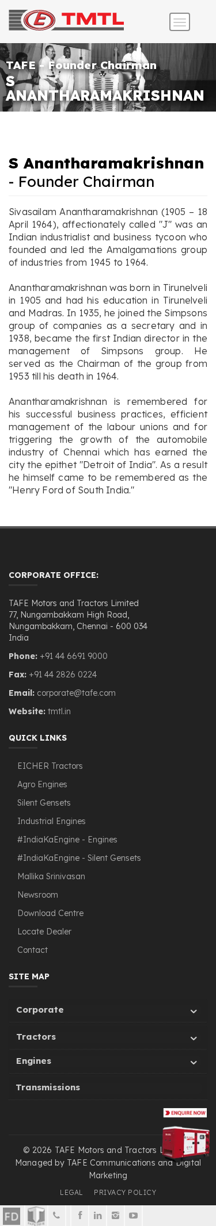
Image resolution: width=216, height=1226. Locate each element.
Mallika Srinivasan (51, 876)
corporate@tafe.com (76, 693)
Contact (32, 950)
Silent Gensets (44, 803)
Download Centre (50, 913)
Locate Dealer (44, 931)
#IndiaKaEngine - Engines (67, 839)
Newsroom (37, 895)
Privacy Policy (125, 1192)
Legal (72, 1192)
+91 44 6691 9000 (72, 656)
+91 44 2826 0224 (63, 674)
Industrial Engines (51, 821)
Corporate (40, 1009)
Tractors (36, 1036)
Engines (33, 1060)
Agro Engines (42, 784)
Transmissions (48, 1087)
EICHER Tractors (50, 766)
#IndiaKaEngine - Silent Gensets (79, 858)
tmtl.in (59, 711)
